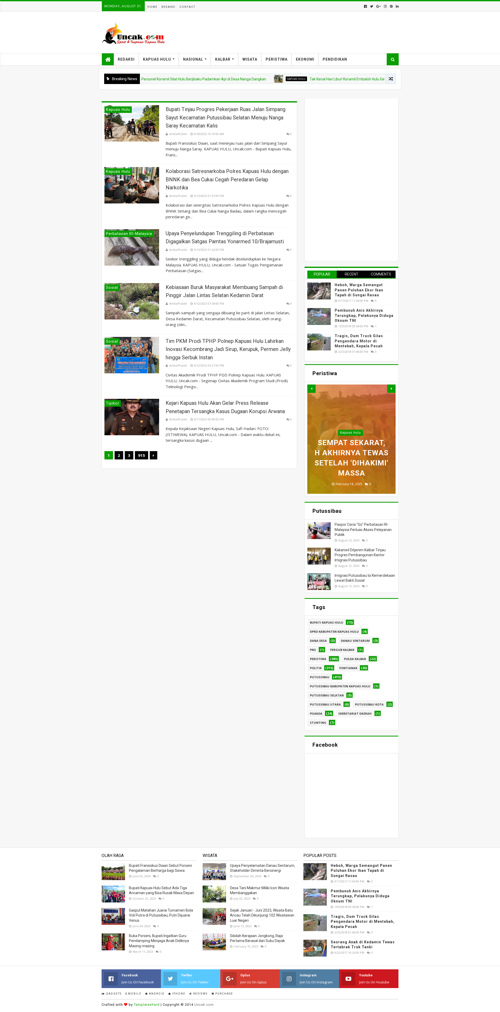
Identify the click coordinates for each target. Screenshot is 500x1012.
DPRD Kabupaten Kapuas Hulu (334, 631)
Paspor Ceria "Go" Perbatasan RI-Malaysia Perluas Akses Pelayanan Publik (363, 529)
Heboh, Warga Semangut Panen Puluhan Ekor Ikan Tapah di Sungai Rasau (359, 290)
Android (156, 993)
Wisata (249, 59)
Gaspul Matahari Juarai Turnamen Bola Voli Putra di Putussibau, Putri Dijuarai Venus (161, 915)
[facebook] (365, 6)
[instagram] (385, 6)
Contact (187, 6)
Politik (316, 668)
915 (141, 455)
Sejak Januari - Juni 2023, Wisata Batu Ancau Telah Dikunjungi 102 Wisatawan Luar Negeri (262, 915)
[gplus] (378, 6)
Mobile (134, 993)
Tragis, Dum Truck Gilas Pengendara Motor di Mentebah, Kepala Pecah (359, 341)
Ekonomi (305, 59)
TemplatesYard (147, 1005)
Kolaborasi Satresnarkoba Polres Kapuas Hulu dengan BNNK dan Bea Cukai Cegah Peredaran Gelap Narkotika (227, 179)
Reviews (200, 993)
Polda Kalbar (355, 659)
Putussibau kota (369, 704)
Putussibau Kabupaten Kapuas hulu (340, 686)
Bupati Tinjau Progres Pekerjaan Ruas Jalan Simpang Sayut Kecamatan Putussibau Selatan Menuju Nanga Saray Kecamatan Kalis (225, 117)
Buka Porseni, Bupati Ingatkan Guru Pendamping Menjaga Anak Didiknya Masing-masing (159, 941)
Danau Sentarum (355, 641)
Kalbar (222, 59)
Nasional (193, 59)
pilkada (316, 713)
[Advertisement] (346, 179)
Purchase (223, 993)
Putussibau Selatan (327, 695)
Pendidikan (335, 59)
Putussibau (319, 677)
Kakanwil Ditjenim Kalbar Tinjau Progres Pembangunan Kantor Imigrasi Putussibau (360, 555)
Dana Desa (318, 641)
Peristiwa (277, 59)
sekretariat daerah (355, 713)
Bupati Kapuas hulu (326, 622)
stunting (318, 723)
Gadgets (113, 993)
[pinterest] (391, 6)
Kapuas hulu (271, 79)
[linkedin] (397, 6)
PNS (313, 650)
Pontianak (348, 668)
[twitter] (371, 6)
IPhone (178, 993)
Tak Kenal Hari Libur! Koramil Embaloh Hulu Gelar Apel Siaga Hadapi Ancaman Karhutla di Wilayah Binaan (369, 79)
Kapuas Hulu (157, 59)
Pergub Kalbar (342, 650)
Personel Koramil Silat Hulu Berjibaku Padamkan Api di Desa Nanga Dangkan (178, 79)
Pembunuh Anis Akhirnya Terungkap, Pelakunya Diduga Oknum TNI (364, 315)
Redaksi (168, 6)
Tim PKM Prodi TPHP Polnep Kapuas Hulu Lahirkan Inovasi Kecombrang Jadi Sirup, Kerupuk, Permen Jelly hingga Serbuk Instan (228, 349)
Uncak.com (204, 1005)
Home (152, 6)
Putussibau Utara (325, 704)
